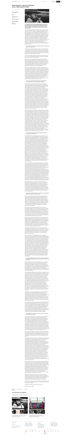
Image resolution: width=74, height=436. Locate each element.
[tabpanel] (37, 404)
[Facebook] (12, 424)
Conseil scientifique (54, 425)
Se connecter (53, 1)
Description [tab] (26, 389)
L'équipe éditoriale (41, 427)
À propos (39, 423)
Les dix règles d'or (41, 424)
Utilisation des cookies (28, 425)
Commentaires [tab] (19, 389)
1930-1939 (13, 23)
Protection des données (29, 424)
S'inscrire (58, 1)
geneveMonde (15, 12)
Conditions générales (28, 423)
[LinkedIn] (14, 424)
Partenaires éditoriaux (54, 423)
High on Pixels (14, 427)
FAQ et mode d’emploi (41, 425)
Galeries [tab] (13, 389)
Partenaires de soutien (54, 424)
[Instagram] (13, 424)
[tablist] (37, 389)
